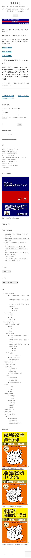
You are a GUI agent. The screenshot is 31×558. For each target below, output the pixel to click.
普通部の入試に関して (15, 357)
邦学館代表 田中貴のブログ (12, 261)
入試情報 (7, 375)
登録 (25, 117)
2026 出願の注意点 (10, 322)
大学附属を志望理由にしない (9, 153)
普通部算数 (12, 402)
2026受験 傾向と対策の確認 (12, 324)
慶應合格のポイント (10, 414)
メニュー (15, 15)
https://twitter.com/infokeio (9, 139)
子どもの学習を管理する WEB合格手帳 (15, 246)
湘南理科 (11, 405)
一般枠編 (16, 308)
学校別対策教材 (9, 393)
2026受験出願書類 (9, 333)
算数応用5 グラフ (7, 163)
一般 (15, 348)
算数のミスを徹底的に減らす (9, 155)
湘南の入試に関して (14, 360)
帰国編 (15, 310)
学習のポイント (9, 412)
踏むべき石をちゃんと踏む (9, 159)
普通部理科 (12, 400)
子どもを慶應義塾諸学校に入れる (10, 218)
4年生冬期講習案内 (7, 48)
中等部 (11, 315)
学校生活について (9, 409)
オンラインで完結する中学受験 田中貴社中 (16, 259)
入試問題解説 (8, 366)
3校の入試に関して (10, 353)
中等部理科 (12, 396)
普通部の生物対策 (23, 96)
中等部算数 (12, 398)
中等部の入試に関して (15, 355)
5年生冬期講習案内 (7, 52)
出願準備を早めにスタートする (10, 149)
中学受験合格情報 (9, 257)
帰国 (15, 350)
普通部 (11, 317)
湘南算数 (11, 407)
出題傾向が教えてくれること (9, 151)
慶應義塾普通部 (13, 371)
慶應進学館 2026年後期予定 (9, 161)
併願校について (9, 362)
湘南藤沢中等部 (13, 319)
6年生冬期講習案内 (7, 56)
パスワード (5, 112)
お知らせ (10, 83)
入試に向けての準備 (10, 364)
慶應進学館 (15, 3)
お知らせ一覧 (5, 167)
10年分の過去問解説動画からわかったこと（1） (14, 157)
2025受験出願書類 (9, 293)
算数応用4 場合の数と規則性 (10, 165)
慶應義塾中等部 (13, 369)
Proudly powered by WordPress (9, 555)
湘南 (10, 331)
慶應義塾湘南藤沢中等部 (15, 373)
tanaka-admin (7, 85)
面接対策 (7, 416)
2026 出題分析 (9, 313)
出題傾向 (7, 384)
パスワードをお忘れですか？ (15, 117)
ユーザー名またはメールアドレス (11, 108)
